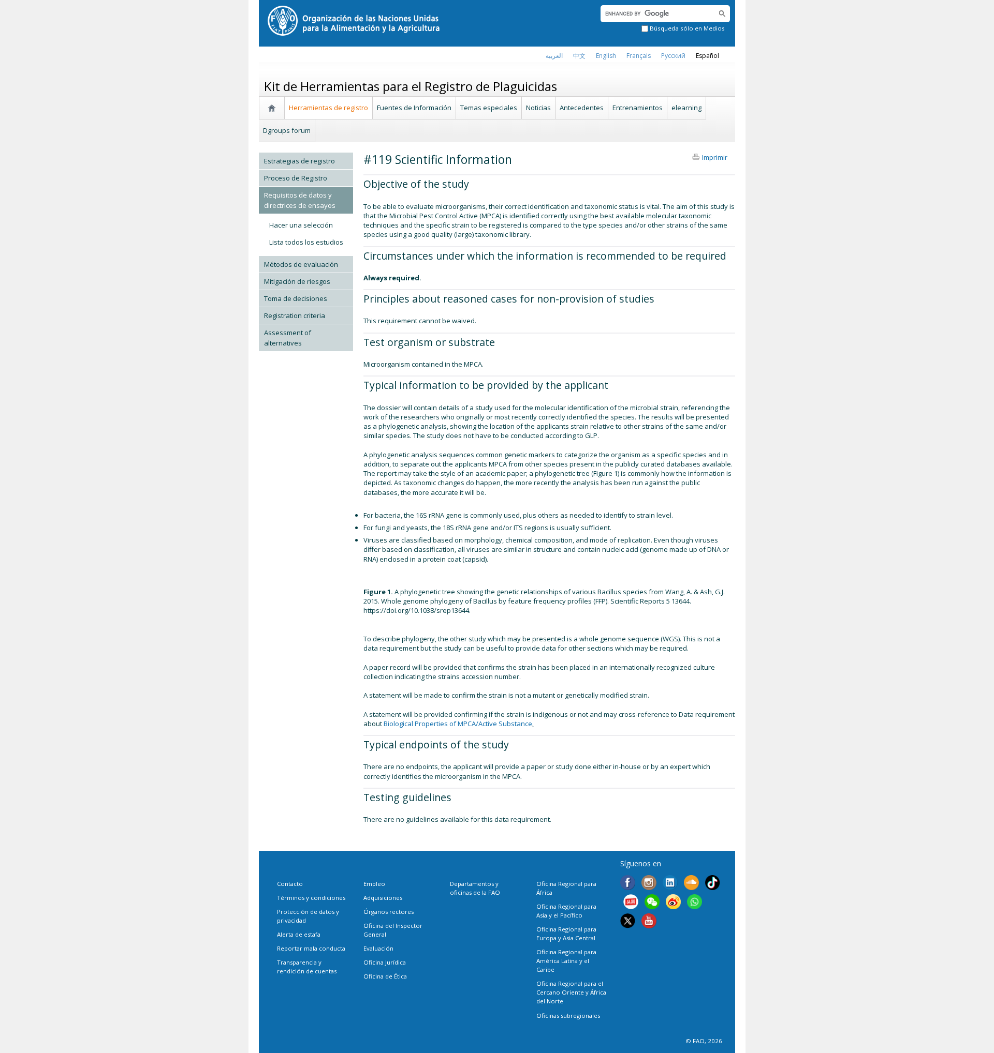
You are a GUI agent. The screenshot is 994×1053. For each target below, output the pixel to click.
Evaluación (378, 948)
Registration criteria (294, 315)
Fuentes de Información (414, 107)
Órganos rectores (388, 911)
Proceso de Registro (295, 178)
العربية (554, 55)
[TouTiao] (630, 903)
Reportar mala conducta (311, 948)
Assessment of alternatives (287, 338)
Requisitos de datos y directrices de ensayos (299, 200)
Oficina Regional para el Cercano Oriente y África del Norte (571, 992)
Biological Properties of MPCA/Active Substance (458, 723)
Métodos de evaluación (301, 264)
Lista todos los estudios (306, 242)
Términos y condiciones (311, 897)
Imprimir (714, 157)
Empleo (374, 883)
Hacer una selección (301, 225)
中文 (579, 55)
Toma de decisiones (295, 298)
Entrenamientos (637, 107)
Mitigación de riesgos (297, 281)
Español (707, 55)
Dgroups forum (287, 130)
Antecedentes (582, 107)
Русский (673, 55)
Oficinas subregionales (568, 1015)
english (606, 55)
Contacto (290, 883)
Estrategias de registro (299, 161)
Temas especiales (488, 107)
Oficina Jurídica (384, 962)
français (638, 55)
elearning (686, 107)
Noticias (538, 107)
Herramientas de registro (328, 107)
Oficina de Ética (385, 976)
